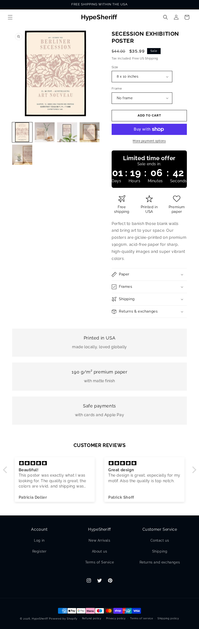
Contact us (159, 540)
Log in (39, 540)
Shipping (159, 551)
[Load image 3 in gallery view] (67, 132)
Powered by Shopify (63, 618)
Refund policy (91, 618)
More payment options (149, 141)
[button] (10, 17)
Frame (117, 88)
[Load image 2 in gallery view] (45, 132)
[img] (55, 463)
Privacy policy (116, 618)
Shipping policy (168, 618)
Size (115, 67)
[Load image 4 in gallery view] (90, 132)
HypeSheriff (40, 618)
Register (39, 551)
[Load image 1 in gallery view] (22, 132)
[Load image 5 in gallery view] (22, 155)
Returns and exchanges (160, 562)
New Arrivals (99, 540)
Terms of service (141, 618)
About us (99, 551)
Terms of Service (99, 562)
